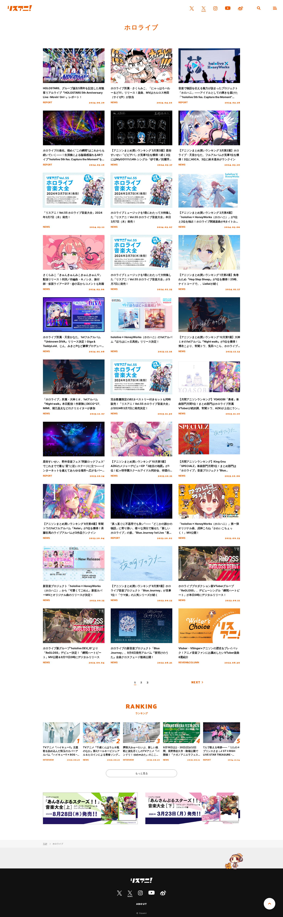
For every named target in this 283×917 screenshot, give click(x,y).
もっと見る (141, 773)
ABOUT (141, 904)
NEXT (195, 682)
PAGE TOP (269, 903)
